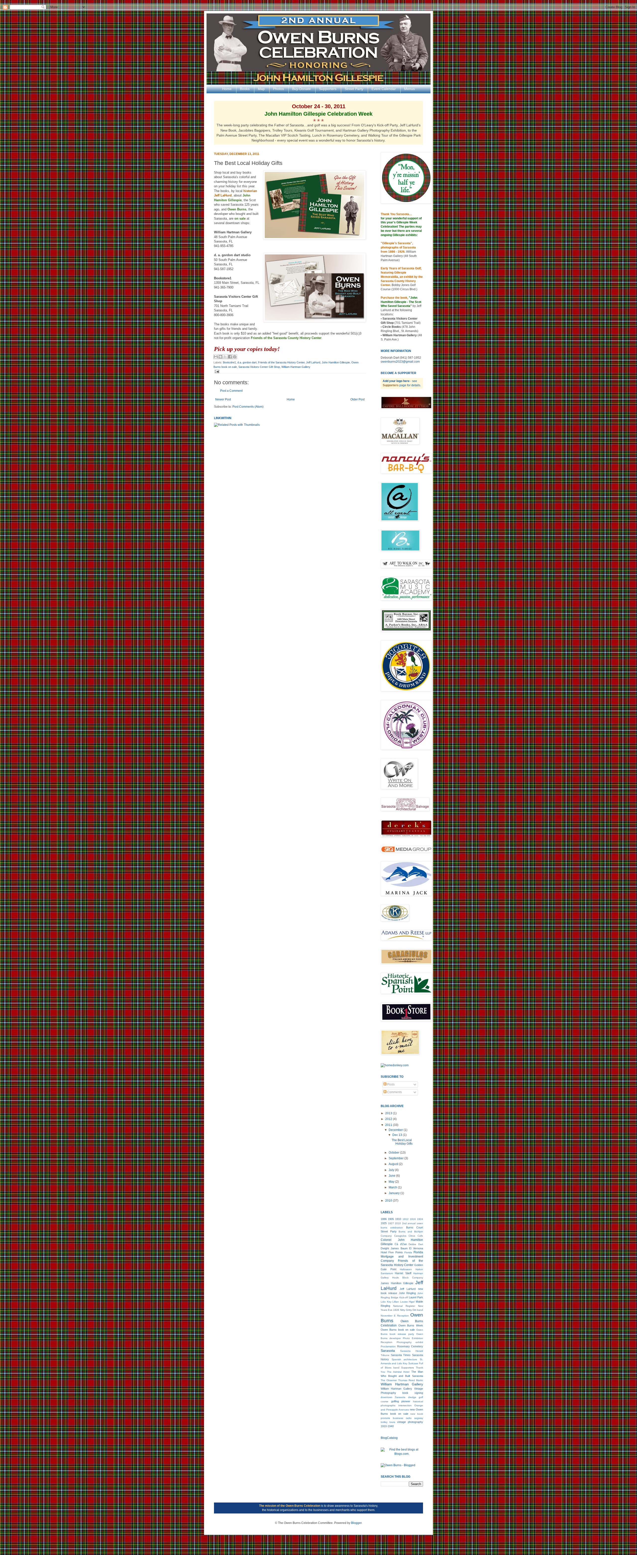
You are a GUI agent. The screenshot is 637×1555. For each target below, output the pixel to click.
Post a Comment (231, 390)
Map (261, 89)
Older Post (357, 399)
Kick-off (403, 1297)
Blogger (356, 1523)
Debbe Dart (416, 1244)
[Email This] (215, 356)
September (396, 1158)
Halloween (406, 1269)
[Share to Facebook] (229, 356)
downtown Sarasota (393, 1397)
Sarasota (388, 1351)
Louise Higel (407, 1301)
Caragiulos (400, 1235)
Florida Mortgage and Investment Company (402, 1257)
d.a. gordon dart (247, 362)
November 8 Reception (395, 1315)
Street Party (354, 89)
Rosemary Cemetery (410, 1346)
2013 (389, 1113)
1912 (406, 1219)
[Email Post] (216, 371)
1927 (391, 1223)
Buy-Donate (301, 89)
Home (227, 89)
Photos (278, 89)
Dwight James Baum (394, 1248)
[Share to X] (225, 356)
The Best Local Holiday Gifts (402, 1141)
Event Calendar (384, 89)
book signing (412, 1392)
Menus (409, 89)
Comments (394, 1092)
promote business (392, 1418)
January (394, 1193)
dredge (412, 1397)
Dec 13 (397, 1135)
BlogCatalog (389, 1438)
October (394, 1152)
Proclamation (388, 1346)
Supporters (327, 89)
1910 (398, 1218)
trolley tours (388, 1422)
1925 (384, 1223)
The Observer (389, 1380)
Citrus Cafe (416, 1235)
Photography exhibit (410, 1342)
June (392, 1175)
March (393, 1187)
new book (416, 1413)
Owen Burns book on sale (398, 1329)
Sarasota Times (401, 1355)
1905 (391, 1218)
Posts (390, 1084)
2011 (389, 1125)
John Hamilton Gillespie (336, 362)
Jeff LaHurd (313, 362)
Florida (408, 1252)
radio (409, 1418)
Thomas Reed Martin (410, 1380)
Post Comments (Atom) (248, 406)
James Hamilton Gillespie (397, 1283)
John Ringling (407, 1293)
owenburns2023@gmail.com (400, 361)
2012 (389, 1119)
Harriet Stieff (403, 1273)
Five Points (395, 1252)
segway (418, 1418)
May (392, 1181)
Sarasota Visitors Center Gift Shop (259, 366)
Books (245, 89)
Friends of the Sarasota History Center (281, 362)
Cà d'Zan (401, 1244)
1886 (384, 1218)
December (396, 1130)
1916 (413, 1219)
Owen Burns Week (410, 1325)
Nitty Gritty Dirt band (411, 1310)
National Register (404, 1306)
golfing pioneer (401, 1401)
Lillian (395, 1301)
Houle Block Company (407, 1277)
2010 (389, 1200)
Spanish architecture (404, 1359)
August (394, 1164)
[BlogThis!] (220, 356)
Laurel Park (416, 1297)
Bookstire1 (229, 362)
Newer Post (223, 399)
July (392, 1170)
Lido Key (386, 1301)
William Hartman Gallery (295, 366)
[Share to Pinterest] (234, 356)
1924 (420, 1219)
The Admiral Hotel (398, 1371)
